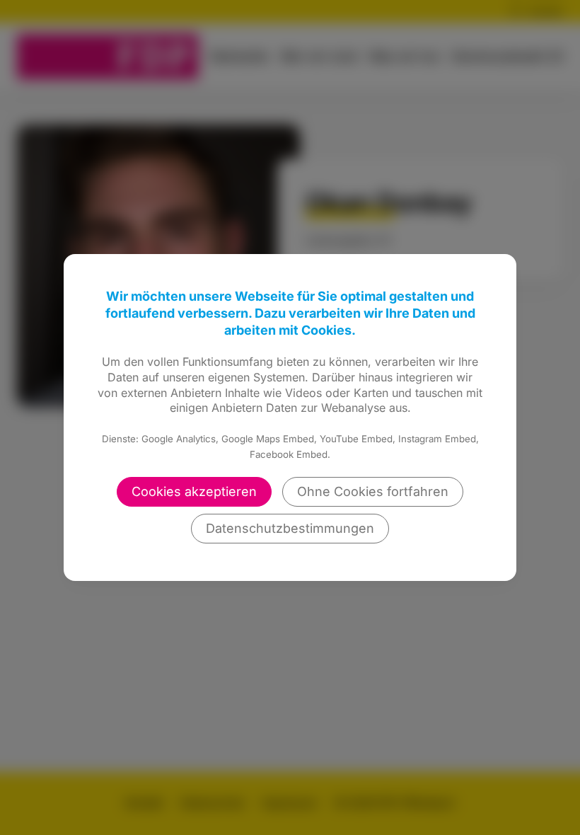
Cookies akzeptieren (194, 491)
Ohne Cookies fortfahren (372, 491)
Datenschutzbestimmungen (290, 528)
